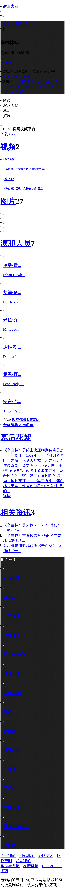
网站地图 (27, 856)
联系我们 (23, 861)
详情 (7, 496)
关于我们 (8, 856)
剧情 (28, 76)
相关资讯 (16, 512)
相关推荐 (8, 560)
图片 (8, 201)
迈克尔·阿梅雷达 (26, 420)
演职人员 (16, 243)
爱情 (7, 76)
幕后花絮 (16, 437)
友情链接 (30, 866)
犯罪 (17, 76)
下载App (8, 134)
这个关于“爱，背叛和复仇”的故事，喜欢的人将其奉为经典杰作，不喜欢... (32, 86)
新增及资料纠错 (20, 24)
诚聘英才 (45, 856)
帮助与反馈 (10, 866)
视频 (8, 147)
